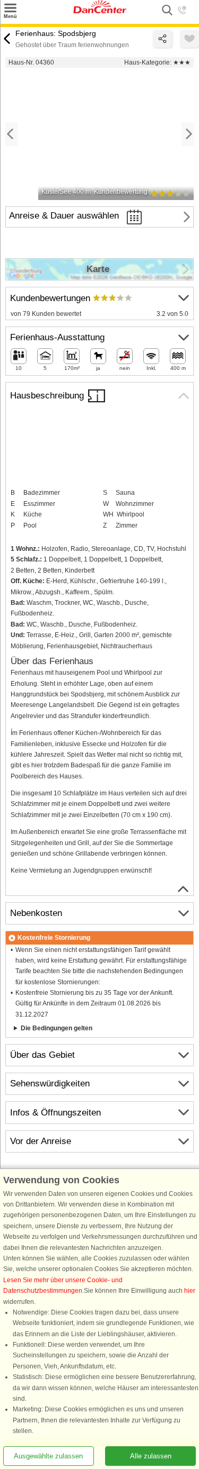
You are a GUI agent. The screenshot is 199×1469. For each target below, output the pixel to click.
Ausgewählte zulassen (48, 1456)
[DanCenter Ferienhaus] (99, 11)
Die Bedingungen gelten (56, 1028)
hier (189, 1291)
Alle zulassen (150, 1456)
